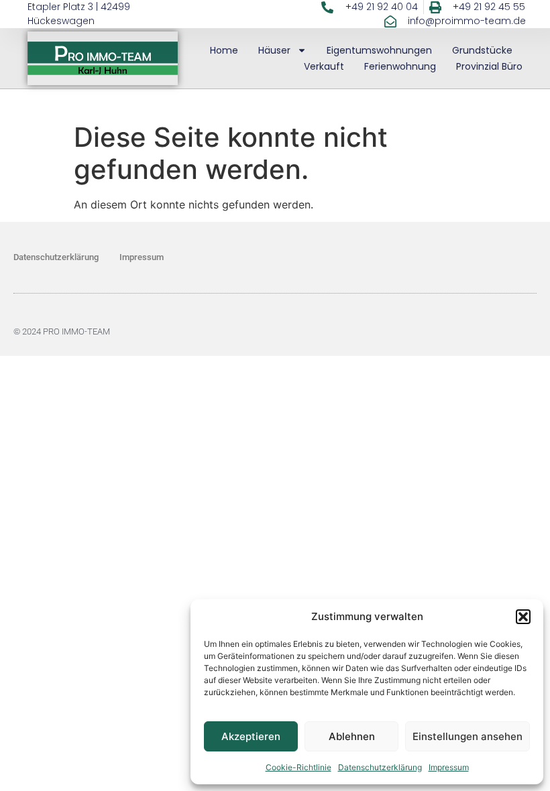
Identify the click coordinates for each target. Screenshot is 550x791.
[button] (523, 616)
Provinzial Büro (489, 66)
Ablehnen (352, 736)
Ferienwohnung (400, 66)
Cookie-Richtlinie (298, 767)
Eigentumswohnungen (379, 50)
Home (224, 50)
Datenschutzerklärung (380, 767)
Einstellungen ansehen (467, 736)
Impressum (449, 767)
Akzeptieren (250, 736)
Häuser (274, 50)
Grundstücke (482, 50)
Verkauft (324, 66)
